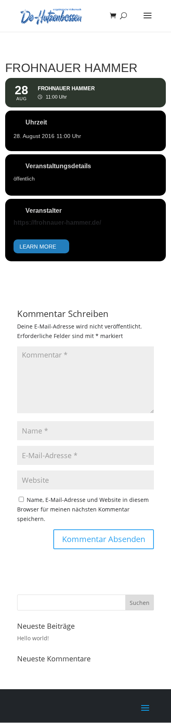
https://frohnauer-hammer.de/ (57, 222)
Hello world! (33, 638)
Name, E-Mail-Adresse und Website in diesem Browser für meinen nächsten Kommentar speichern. (83, 509)
